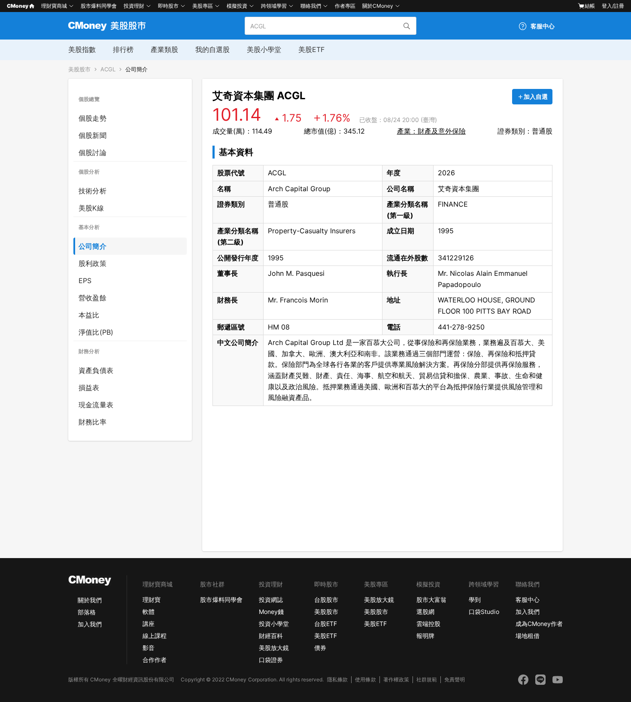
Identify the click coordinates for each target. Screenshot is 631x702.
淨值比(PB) (96, 332)
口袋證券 (271, 659)
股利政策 (92, 263)
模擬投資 (237, 6)
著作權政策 (396, 679)
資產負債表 (96, 370)
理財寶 (152, 599)
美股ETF (311, 49)
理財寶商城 (54, 6)
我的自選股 (212, 49)
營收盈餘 (92, 297)
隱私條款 (337, 679)
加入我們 (90, 624)
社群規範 (426, 679)
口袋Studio (484, 611)
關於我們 (90, 600)
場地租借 (528, 635)
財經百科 (271, 635)
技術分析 (92, 190)
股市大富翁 (431, 599)
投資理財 (134, 6)
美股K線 (91, 208)
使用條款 (365, 679)
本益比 (89, 315)
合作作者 (155, 659)
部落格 (87, 612)
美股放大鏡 (274, 647)
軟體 (149, 611)
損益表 (89, 387)
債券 (320, 647)
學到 (475, 599)
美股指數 (82, 49)
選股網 (425, 611)
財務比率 (92, 422)
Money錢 (271, 611)
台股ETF (325, 623)
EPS (85, 280)
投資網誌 (271, 599)
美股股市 (79, 69)
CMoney (17, 6)
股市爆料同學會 (99, 6)
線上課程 (155, 635)
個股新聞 (92, 135)
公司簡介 (136, 69)
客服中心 (528, 599)
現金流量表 (96, 404)
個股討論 (92, 152)
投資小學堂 (274, 623)
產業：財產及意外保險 (431, 131)
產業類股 (164, 49)
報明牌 (425, 635)
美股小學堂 (264, 49)
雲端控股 (428, 623)
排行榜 (123, 49)
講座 (149, 623)
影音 (149, 647)
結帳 (590, 6)
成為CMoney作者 (539, 623)
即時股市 (168, 6)
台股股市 (326, 599)
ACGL (107, 69)
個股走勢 (92, 118)
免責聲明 (454, 679)
